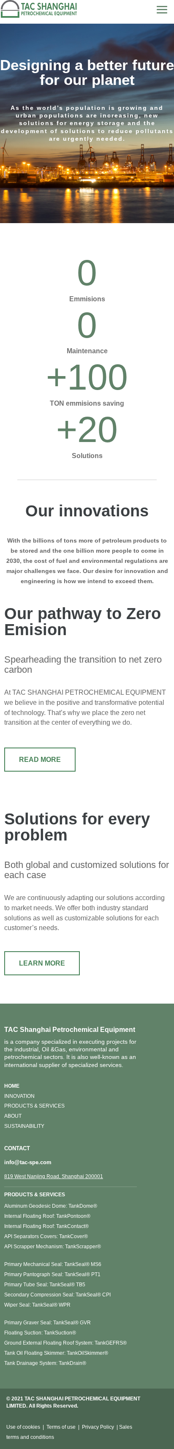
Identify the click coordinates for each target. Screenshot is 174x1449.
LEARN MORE (42, 963)
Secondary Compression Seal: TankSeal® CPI (57, 1295)
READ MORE (40, 759)
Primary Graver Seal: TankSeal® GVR (47, 1323)
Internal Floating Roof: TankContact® (46, 1226)
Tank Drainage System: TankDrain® (45, 1363)
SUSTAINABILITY (24, 1126)
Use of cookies (23, 1427)
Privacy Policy (98, 1427)
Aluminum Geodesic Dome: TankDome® (50, 1206)
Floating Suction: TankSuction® (40, 1333)
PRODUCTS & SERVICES (34, 1106)
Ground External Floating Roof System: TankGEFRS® (65, 1343)
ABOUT (13, 1116)
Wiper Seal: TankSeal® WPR (37, 1305)
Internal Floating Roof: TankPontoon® (47, 1216)
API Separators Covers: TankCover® (46, 1236)
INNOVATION (19, 1096)
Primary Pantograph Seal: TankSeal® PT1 (52, 1274)
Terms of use (61, 1427)
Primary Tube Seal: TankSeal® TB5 (44, 1285)
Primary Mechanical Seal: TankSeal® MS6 (52, 1264)
